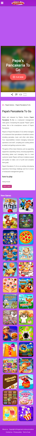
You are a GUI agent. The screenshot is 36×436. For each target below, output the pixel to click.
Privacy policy (18, 432)
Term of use (26, 432)
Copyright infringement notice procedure (21, 429)
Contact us (9, 432)
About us (5, 429)
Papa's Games (9, 105)
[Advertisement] (18, 26)
